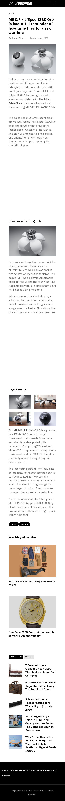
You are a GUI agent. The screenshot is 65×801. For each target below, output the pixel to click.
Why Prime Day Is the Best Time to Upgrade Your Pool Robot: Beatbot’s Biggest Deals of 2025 (40, 743)
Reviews (29, 656)
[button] (32, 59)
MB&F (24, 524)
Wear (12, 13)
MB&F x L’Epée (23, 430)
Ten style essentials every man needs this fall (32, 583)
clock (14, 524)
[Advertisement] (32, 183)
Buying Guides (16, 656)
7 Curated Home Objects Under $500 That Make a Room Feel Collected (40, 670)
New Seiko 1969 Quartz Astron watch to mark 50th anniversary (31, 634)
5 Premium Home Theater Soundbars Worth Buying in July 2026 (38, 704)
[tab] (16, 656)
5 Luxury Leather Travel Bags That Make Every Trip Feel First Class (40, 686)
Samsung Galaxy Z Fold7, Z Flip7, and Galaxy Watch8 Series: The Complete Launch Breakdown (39, 723)
